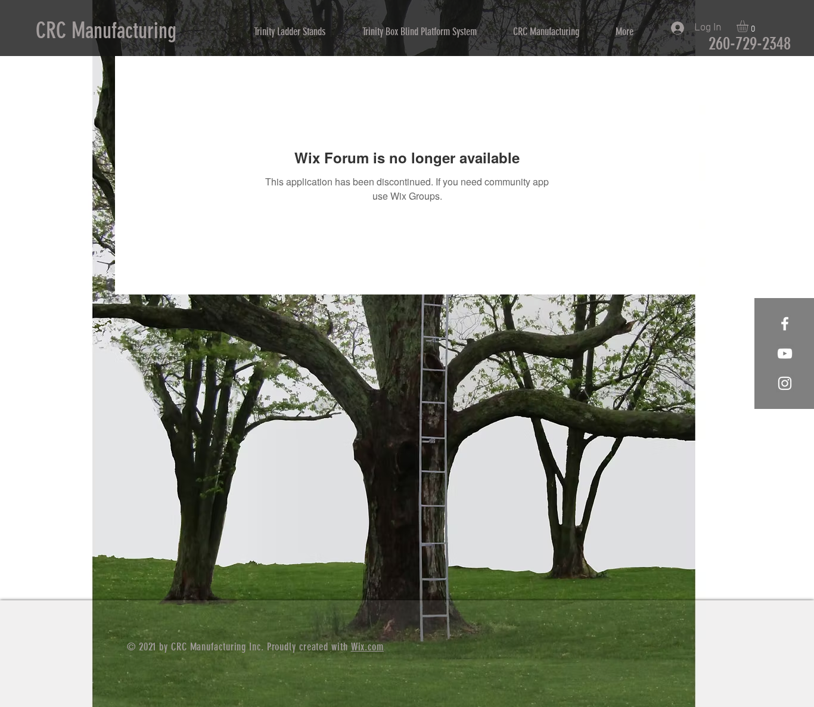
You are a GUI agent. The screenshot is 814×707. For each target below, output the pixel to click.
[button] (749, 26)
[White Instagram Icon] (785, 383)
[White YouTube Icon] (785, 353)
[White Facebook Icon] (785, 324)
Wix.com (367, 646)
